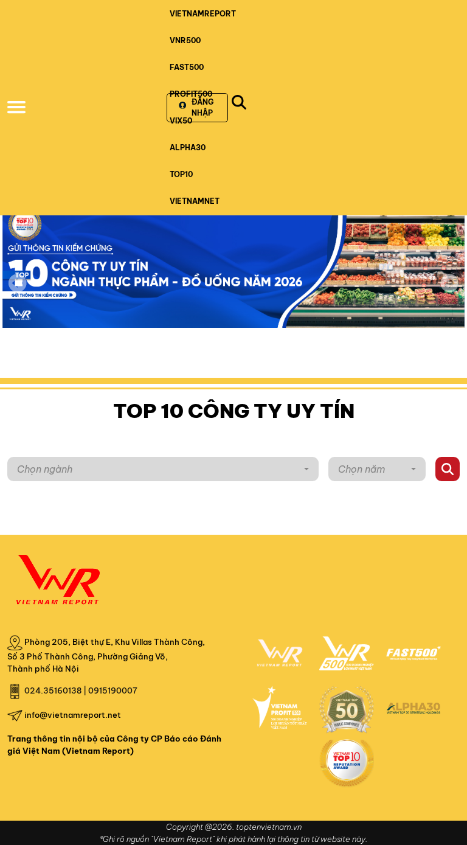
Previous (18, 283)
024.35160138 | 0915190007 (80, 690)
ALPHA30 (188, 147)
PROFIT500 (191, 94)
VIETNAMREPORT (203, 13)
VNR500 (185, 40)
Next (449, 291)
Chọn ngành (44, 469)
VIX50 (181, 120)
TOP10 (181, 174)
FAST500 (187, 67)
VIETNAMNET (195, 201)
